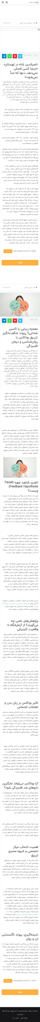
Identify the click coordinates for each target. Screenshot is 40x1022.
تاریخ (21, 23)
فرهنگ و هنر (28, 23)
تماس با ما (16, 1018)
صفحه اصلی (23, 1018)
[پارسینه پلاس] (33, 2)
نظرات (20, 262)
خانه (34, 23)
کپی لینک (8, 251)
